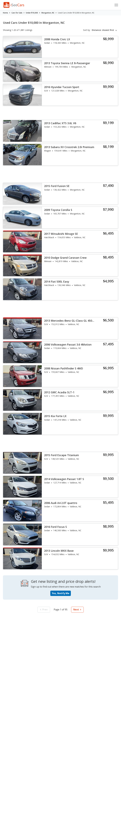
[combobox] (105, 30)
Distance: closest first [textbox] (103, 30)
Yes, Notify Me (60, 593)
